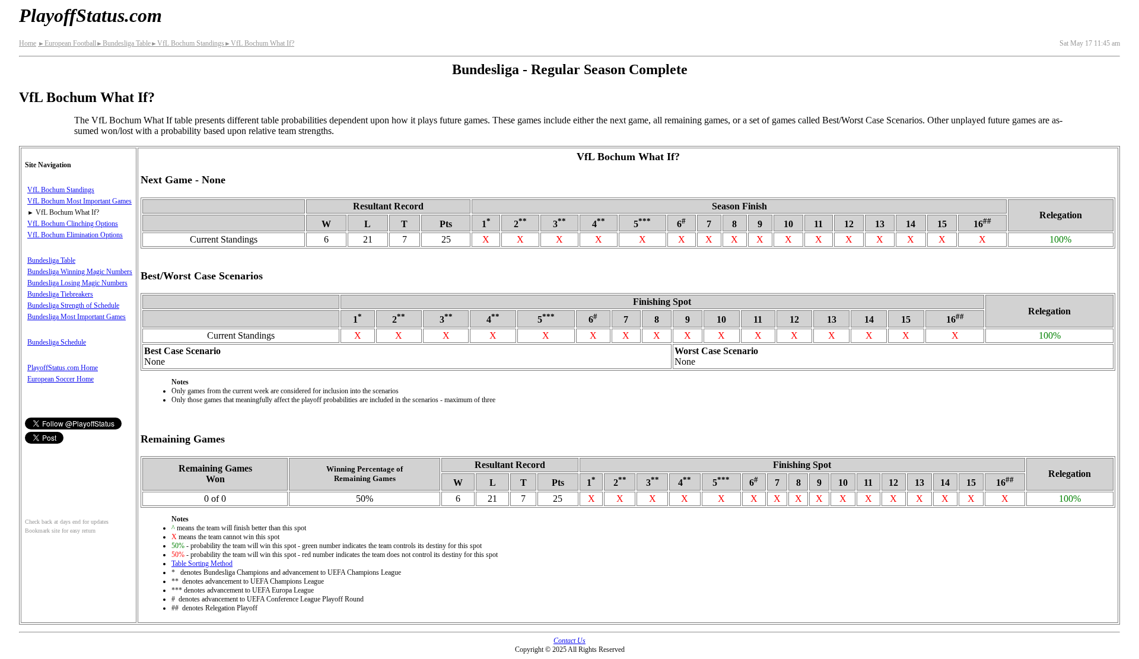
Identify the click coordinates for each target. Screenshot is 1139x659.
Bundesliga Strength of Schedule (73, 305)
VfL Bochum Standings (187, 43)
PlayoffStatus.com (90, 15)
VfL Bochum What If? (259, 43)
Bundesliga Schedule (56, 342)
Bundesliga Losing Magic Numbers (77, 283)
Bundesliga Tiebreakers (60, 294)
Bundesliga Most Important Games (76, 317)
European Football (67, 43)
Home (27, 43)
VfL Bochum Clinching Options (72, 223)
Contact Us (569, 640)
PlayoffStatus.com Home (62, 368)
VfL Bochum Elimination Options (75, 235)
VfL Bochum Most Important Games (79, 201)
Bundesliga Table (123, 43)
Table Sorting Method (202, 563)
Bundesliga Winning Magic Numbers (79, 272)
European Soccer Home (60, 379)
